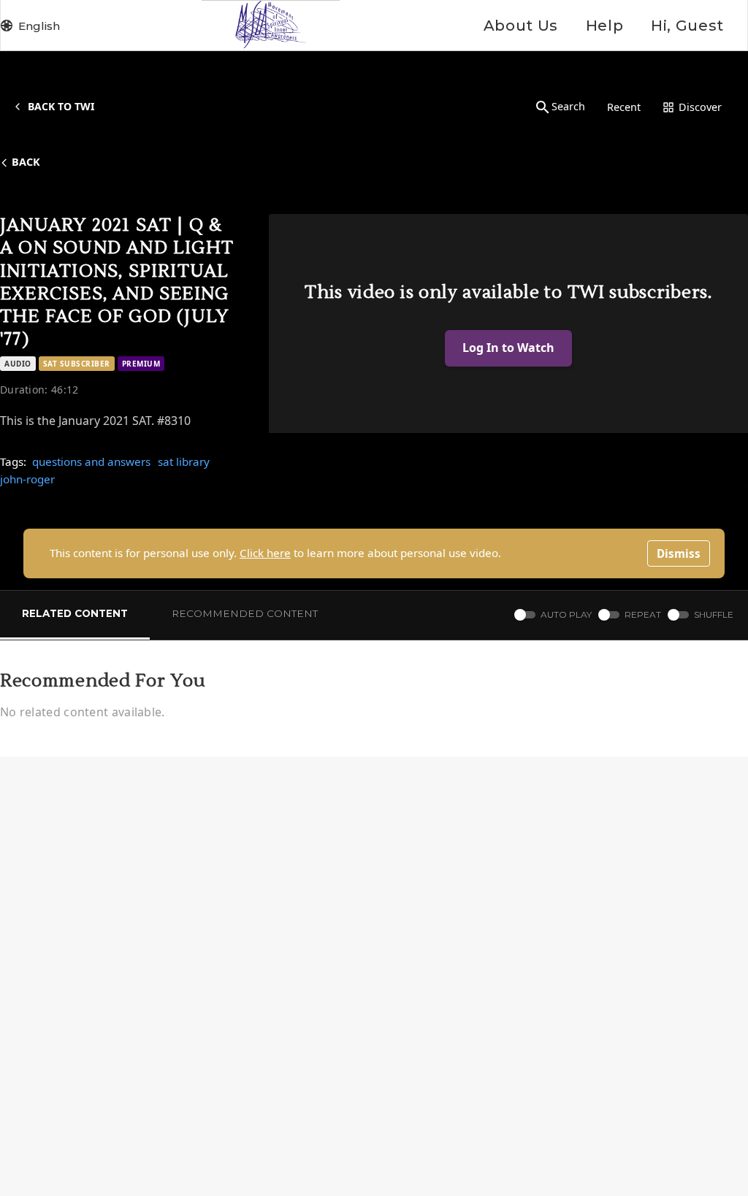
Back (26, 162)
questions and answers (91, 461)
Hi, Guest (687, 25)
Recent (624, 107)
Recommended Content (245, 613)
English (39, 26)
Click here (265, 552)
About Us (521, 25)
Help (604, 25)
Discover (700, 107)
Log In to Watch (508, 348)
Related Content (75, 613)
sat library (184, 461)
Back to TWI (61, 106)
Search (568, 106)
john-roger (27, 479)
